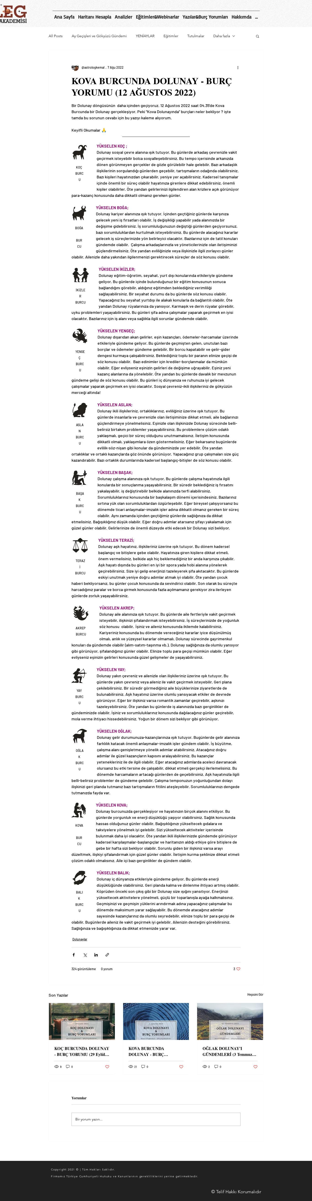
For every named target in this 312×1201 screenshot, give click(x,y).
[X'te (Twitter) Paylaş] (85, 955)
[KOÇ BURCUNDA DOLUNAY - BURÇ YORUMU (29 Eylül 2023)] (82, 1021)
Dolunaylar (79, 939)
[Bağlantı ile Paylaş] (107, 955)
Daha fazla (221, 36)
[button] (257, 36)
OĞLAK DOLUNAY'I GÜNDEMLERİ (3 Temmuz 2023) (227, 1051)
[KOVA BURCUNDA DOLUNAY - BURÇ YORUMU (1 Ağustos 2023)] (156, 1021)
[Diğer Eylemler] (238, 67)
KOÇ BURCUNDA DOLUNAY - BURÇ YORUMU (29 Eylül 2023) (81, 1051)
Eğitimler (171, 36)
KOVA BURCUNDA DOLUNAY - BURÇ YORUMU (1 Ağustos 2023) (153, 1051)
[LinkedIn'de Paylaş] (96, 955)
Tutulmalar (195, 36)
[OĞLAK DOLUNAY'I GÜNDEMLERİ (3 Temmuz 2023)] (230, 1021)
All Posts (56, 36)
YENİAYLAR (145, 36)
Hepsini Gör (255, 994)
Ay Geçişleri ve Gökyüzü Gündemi (99, 36)
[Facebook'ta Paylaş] (73, 955)
